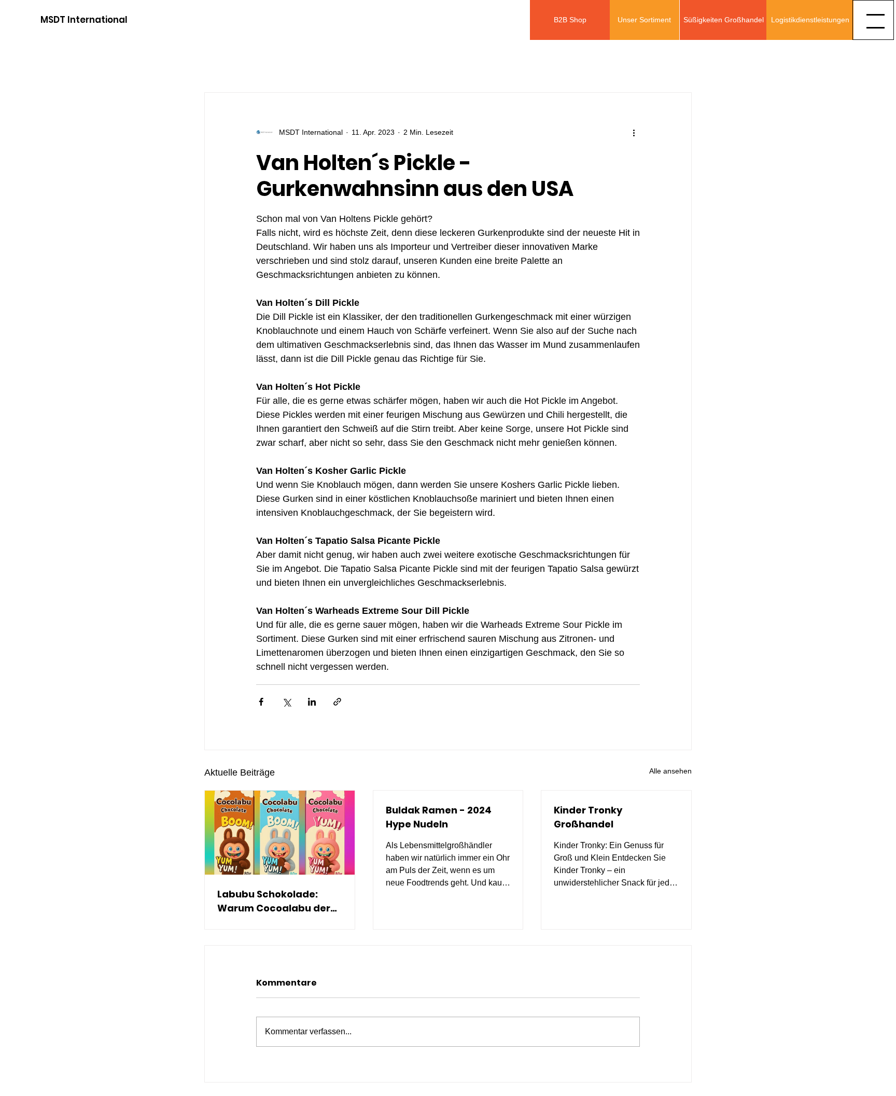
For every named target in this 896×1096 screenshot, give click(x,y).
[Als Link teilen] (337, 702)
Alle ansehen (670, 771)
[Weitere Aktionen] (633, 132)
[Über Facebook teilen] (261, 702)
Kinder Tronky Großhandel (588, 817)
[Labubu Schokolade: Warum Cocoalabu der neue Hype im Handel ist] (280, 833)
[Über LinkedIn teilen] (312, 702)
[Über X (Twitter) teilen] (286, 702)
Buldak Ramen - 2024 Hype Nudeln (439, 817)
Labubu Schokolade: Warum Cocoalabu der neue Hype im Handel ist (276, 901)
